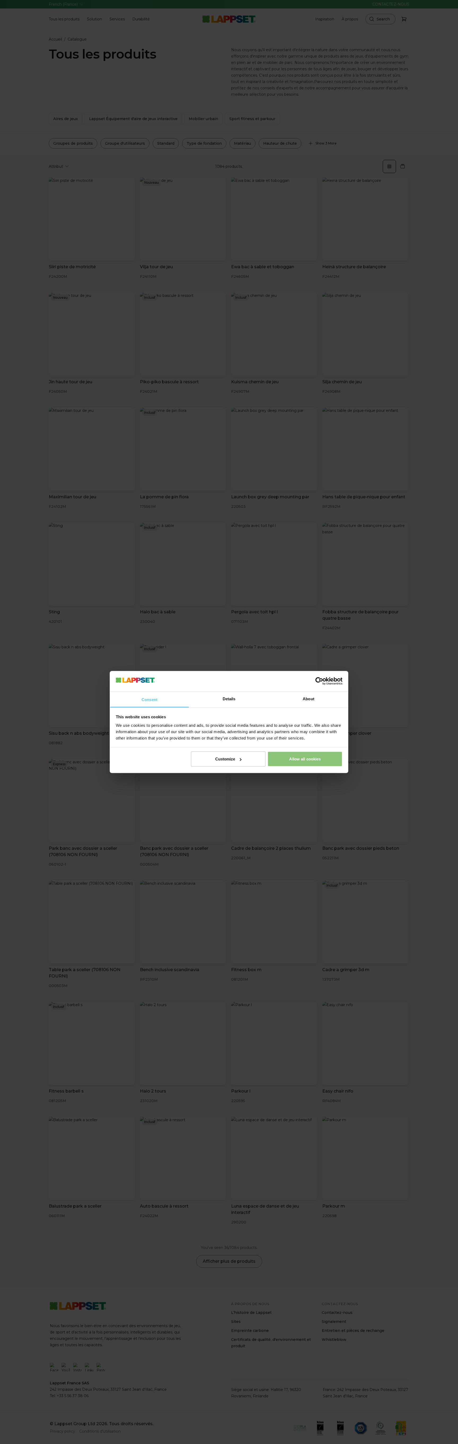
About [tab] (308, 698)
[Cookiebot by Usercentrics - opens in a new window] (319, 681)
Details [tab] (229, 698)
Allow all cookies (305, 759)
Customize (225, 759)
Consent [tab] (149, 699)
